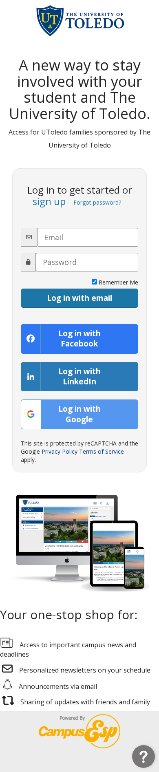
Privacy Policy (59, 451)
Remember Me (117, 282)
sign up (49, 201)
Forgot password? (97, 202)
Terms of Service (101, 451)
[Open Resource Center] (143, 756)
